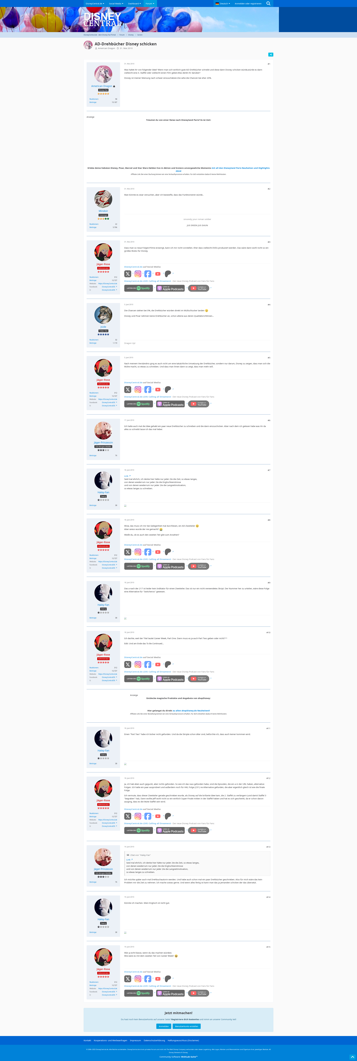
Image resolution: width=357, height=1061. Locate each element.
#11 (268, 728)
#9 (269, 582)
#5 (269, 357)
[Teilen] (270, 55)
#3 (269, 241)
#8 (269, 519)
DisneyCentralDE (108, 287)
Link (126, 476)
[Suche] (268, 3)
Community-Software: (179, 1056)
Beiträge (93, 102)
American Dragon (106, 48)
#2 (269, 188)
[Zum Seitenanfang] (352, 1057)
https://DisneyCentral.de (107, 283)
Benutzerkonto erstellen (186, 1026)
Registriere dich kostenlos (185, 1019)
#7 (269, 470)
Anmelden (164, 1026)
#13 (268, 846)
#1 (269, 63)
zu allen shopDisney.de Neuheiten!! (191, 710)
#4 (269, 304)
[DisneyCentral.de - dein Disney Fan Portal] (178, 19)
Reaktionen (94, 99)
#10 (268, 632)
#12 (268, 778)
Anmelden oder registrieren (248, 3)
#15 (268, 946)
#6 (269, 420)
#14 (268, 897)
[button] (223, 3)
